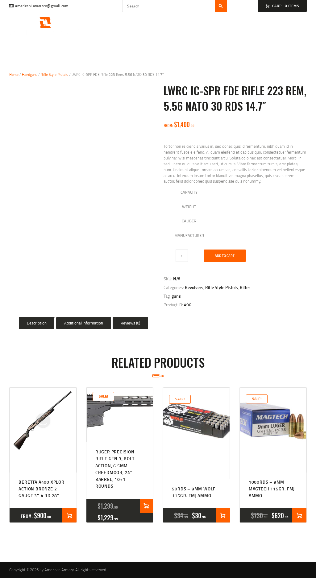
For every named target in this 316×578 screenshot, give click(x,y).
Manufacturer (189, 235)
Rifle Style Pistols (54, 74)
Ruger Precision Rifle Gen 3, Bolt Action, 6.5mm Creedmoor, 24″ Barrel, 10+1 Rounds (115, 469)
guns (176, 296)
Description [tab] (37, 323)
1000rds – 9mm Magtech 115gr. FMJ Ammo (272, 489)
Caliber (189, 221)
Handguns (29, 74)
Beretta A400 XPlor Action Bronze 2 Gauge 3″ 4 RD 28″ (41, 489)
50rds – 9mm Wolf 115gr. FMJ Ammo (193, 492)
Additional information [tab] (83, 323)
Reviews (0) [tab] (130, 323)
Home (14, 74)
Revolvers (194, 287)
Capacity (189, 192)
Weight (189, 206)
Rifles (245, 287)
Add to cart (225, 255)
